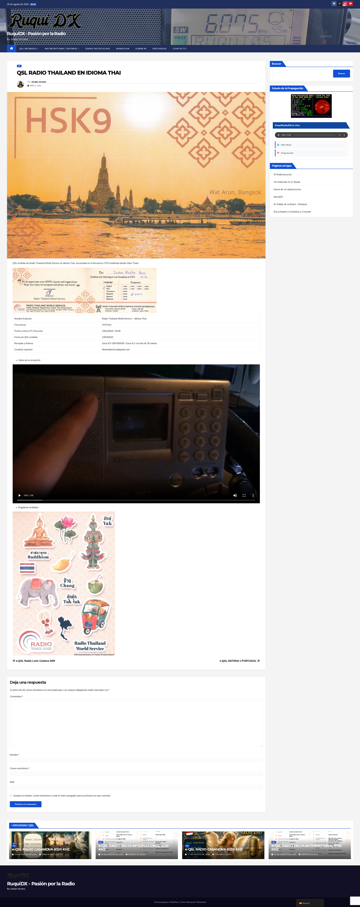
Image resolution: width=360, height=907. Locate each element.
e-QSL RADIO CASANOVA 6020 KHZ (41, 849)
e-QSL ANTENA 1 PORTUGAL (238, 660)
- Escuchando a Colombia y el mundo (292, 212)
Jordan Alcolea (39, 82)
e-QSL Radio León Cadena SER (35, 660)
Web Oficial (284, 145)
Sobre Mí (140, 48)
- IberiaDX (278, 197)
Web (12, 782)
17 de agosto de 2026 (199, 854)
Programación (285, 153)
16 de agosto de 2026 (285, 854)
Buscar (276, 63)
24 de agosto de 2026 (26, 854)
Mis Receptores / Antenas (61, 48)
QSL (19, 66)
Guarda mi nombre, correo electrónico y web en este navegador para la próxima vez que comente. (62, 795)
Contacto (179, 48)
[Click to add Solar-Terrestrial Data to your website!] (311, 106)
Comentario (16, 696)
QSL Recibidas (28, 48)
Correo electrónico (20, 768)
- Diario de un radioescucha (287, 189)
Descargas (160, 48)
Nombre (14, 755)
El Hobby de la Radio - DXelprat (290, 204)
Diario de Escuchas (97, 48)
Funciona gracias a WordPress (167, 902)
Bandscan (122, 48)
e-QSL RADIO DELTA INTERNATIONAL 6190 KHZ (133, 847)
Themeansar (201, 902)
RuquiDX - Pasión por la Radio (36, 33)
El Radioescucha (283, 174)
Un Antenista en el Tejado (287, 182)
